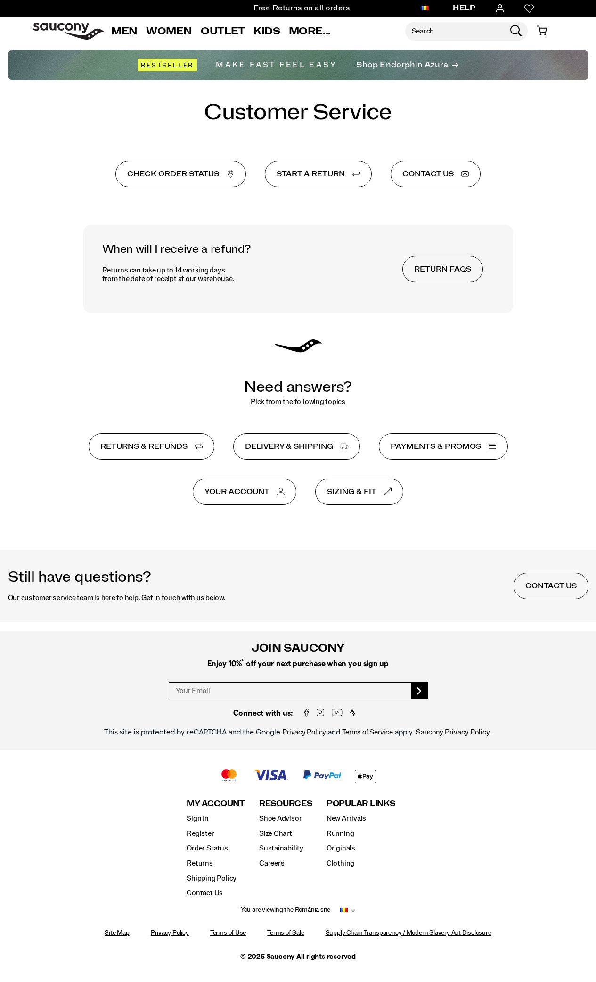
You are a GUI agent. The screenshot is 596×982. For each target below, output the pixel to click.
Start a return (311, 174)
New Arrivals (346, 818)
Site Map (117, 933)
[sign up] (419, 690)
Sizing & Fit (351, 491)
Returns (200, 863)
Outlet (223, 31)
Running (340, 833)
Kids (266, 31)
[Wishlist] (529, 8)
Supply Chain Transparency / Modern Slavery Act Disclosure (408, 933)
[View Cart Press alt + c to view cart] (542, 31)
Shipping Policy (212, 878)
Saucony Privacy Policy (453, 732)
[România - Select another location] (425, 8)
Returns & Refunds (144, 446)
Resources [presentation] (285, 804)
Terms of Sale (285, 933)
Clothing (340, 863)
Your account (236, 491)
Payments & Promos (436, 446)
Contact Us (205, 893)
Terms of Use (228, 933)
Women (169, 31)
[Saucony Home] (69, 31)
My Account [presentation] (216, 804)
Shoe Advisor (280, 818)
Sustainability (281, 848)
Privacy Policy (304, 732)
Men (124, 31)
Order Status (207, 848)
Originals (341, 848)
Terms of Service (367, 732)
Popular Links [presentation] (361, 804)
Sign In (198, 818)
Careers (272, 863)
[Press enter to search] (516, 31)
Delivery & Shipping (289, 446)
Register (200, 833)
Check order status (173, 174)
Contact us (428, 174)
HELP (464, 8)
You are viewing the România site (285, 910)
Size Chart (275, 833)
